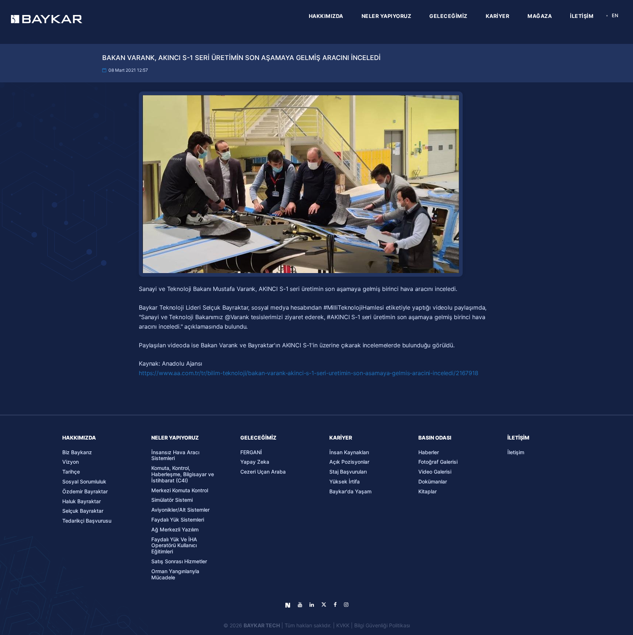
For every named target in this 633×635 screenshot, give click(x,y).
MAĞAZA (540, 16)
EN (615, 15)
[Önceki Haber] (72, 367)
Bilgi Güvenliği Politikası (382, 625)
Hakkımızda (79, 437)
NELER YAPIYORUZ (386, 16)
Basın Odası (434, 437)
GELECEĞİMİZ (448, 16)
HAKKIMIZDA (326, 16)
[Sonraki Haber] (560, 367)
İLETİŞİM (581, 16)
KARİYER (498, 16)
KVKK (342, 625)
